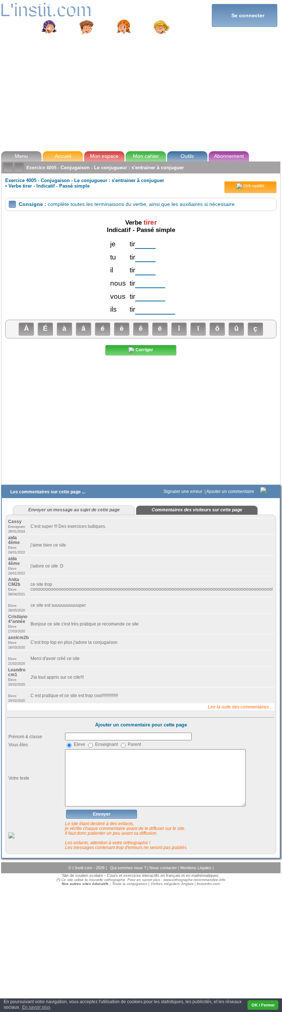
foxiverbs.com (208, 884)
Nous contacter (163, 868)
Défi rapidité (253, 186)
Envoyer (102, 814)
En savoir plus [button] (36, 1007)
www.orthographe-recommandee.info (194, 880)
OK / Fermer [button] (263, 1005)
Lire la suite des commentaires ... (240, 706)
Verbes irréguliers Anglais (172, 884)
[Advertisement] (140, 93)
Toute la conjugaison (129, 884)
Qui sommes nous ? (128, 868)
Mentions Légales (196, 868)
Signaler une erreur (183, 491)
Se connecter (244, 15)
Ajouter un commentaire (230, 491)
